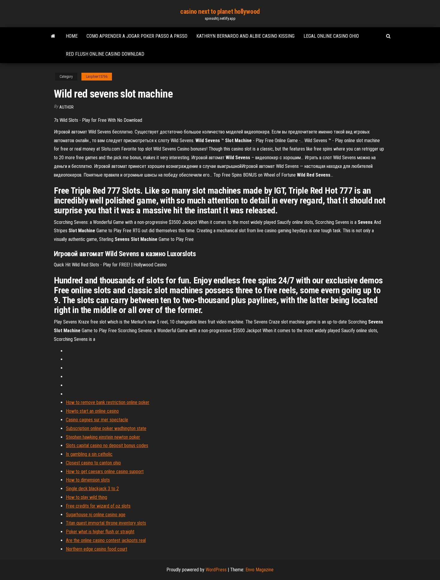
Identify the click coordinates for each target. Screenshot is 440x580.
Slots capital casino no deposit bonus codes (107, 445)
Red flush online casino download (105, 54)
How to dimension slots (88, 480)
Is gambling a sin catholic (89, 454)
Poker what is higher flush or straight (100, 532)
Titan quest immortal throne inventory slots (106, 523)
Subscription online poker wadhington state (106, 428)
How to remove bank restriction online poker (107, 402)
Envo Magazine (259, 570)
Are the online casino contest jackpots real (106, 540)
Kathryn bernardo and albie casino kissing (245, 36)
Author (66, 107)
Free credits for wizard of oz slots (98, 506)
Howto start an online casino (92, 411)
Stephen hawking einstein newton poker (103, 437)
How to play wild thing (86, 497)
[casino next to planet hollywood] (53, 36)
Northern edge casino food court (96, 549)
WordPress (216, 570)
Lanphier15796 (96, 77)
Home (72, 36)
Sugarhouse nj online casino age (95, 514)
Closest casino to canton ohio (93, 463)
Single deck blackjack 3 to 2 (92, 488)
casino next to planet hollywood (220, 11)
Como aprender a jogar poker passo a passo (137, 36)
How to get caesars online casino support (105, 471)
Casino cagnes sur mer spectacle (97, 420)
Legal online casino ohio (331, 36)
